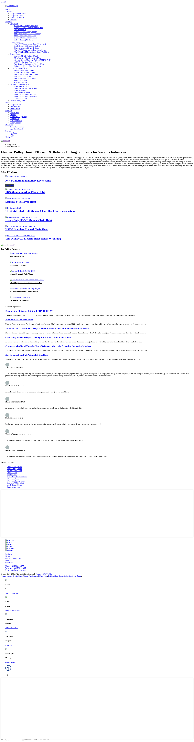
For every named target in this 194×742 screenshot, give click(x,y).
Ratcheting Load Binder (72, 576)
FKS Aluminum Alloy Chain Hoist (25, 192)
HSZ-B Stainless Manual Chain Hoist (26, 229)
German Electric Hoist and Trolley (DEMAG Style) (32, 60)
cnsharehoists (10, 662)
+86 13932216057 (12, 593)
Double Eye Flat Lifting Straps (25, 78)
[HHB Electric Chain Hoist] (21, 297)
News (7, 103)
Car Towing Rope (20, 82)
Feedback (13, 133)
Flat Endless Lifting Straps (23, 76)
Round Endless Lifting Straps (24, 72)
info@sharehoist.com (12, 611)
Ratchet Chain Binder (55, 576)
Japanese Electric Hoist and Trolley (26, 56)
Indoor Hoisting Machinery (24, 40)
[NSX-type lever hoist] (24, 253)
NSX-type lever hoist (17, 256)
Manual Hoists (15, 42)
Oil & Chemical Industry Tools (25, 36)
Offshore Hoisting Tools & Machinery (27, 34)
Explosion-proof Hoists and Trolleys (27, 46)
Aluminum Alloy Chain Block (19, 320)
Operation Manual (16, 129)
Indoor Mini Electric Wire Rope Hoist (27, 66)
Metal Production (16, 121)
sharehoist (8, 645)
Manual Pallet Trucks (21, 86)
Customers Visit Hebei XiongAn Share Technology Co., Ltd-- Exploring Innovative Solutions (48, 346)
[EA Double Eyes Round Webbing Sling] (25, 289)
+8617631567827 (11, 628)
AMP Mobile (47, 574)
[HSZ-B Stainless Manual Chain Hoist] (20, 226)
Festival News (15, 109)
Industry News (15, 107)
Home (7, 9)
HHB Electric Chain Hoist (19, 300)
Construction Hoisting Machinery (26, 26)
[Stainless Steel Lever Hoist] (17, 198)
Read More (10, 185)
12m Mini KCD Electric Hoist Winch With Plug (33, 238)
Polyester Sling (16, 576)
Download (9, 125)
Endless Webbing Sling (15, 483)
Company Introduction (18, 13)
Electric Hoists (15, 54)
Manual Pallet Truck (30, 576)
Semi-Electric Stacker (18, 265)
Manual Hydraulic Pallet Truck (21, 274)
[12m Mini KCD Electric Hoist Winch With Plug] (20, 236)
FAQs (12, 135)
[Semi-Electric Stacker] (19, 262)
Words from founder (17, 18)
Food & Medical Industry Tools (25, 38)
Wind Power (14, 119)
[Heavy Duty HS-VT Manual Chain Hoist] (22, 217)
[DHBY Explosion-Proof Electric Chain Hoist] (27, 280)
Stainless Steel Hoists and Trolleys (26, 48)
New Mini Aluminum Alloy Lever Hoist (28, 180)
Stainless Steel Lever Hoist (20, 201)
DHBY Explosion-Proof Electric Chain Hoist (26, 283)
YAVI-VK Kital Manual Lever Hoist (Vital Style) (31, 52)
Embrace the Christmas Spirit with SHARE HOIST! (29, 311)
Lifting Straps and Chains (19, 68)
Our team (13, 20)
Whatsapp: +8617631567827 (15, 568)
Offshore (13, 115)
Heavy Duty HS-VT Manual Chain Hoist (28, 220)
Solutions (8, 111)
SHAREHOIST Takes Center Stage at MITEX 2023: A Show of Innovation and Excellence (47, 328)
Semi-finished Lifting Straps (24, 70)
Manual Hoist (6, 576)
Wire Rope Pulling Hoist (15, 481)
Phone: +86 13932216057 (14, 566)
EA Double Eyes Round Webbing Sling (24, 291)
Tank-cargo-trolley (21, 98)
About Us (8, 11)
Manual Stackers (20, 90)
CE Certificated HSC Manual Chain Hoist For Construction (40, 210)
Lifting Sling (42, 576)
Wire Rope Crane (13, 479)
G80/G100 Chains (20, 80)
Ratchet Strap (12, 475)
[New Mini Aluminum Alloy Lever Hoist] (18, 176)
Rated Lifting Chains (14, 469)
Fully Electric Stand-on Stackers (25, 96)
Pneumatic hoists (20, 30)
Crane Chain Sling (13, 487)
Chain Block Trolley (14, 467)
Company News (15, 105)
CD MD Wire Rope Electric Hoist (26, 62)
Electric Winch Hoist (14, 471)
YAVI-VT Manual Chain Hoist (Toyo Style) (30, 44)
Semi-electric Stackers (22, 92)
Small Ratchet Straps (14, 485)
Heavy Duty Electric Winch (17, 477)
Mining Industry (15, 123)
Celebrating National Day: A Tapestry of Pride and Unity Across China (38, 337)
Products (8, 22)
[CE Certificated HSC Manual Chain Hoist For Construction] (13, 208)
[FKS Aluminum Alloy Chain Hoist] (19, 189)
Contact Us (9, 137)
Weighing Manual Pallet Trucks (25, 88)
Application (14, 24)
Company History (16, 16)
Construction (14, 113)
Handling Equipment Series (19, 84)
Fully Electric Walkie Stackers (25, 94)
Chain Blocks (12, 473)
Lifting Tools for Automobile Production (28, 28)
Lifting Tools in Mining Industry (25, 32)
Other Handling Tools (17, 100)
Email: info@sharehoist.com (15, 570)
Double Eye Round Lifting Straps (26, 74)
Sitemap (38, 574)
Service (8, 131)
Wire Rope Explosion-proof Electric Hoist (29, 64)
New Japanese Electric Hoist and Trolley (28, 58)
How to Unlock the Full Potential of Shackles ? (26, 355)
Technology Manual (17, 127)
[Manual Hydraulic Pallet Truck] (22, 271)
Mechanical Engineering (18, 117)
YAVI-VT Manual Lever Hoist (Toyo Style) (30, 50)
